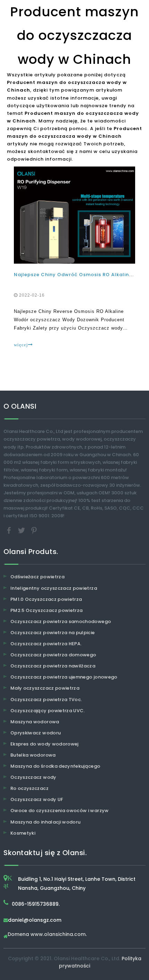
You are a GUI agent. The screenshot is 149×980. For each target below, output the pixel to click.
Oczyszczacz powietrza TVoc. (46, 699)
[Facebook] (9, 530)
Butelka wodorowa (33, 755)
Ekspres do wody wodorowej (44, 744)
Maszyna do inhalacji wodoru (45, 822)
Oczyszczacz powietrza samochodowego (60, 621)
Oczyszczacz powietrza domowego (53, 654)
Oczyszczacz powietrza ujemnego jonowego (63, 677)
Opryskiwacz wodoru (35, 733)
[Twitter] (22, 530)
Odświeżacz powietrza (37, 576)
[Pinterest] (34, 530)
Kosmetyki (22, 833)
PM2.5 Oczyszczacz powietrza (46, 610)
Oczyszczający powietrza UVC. (47, 710)
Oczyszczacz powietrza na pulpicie (52, 632)
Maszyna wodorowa (34, 721)
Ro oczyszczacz (29, 788)
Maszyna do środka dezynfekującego (55, 766)
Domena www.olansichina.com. (47, 935)
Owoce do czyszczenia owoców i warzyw (59, 810)
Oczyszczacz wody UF (36, 799)
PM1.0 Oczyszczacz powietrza (46, 599)
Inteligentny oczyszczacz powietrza (53, 588)
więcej (21, 344)
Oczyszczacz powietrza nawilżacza (52, 666)
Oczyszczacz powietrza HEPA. (45, 643)
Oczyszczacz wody (33, 777)
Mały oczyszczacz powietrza (44, 688)
